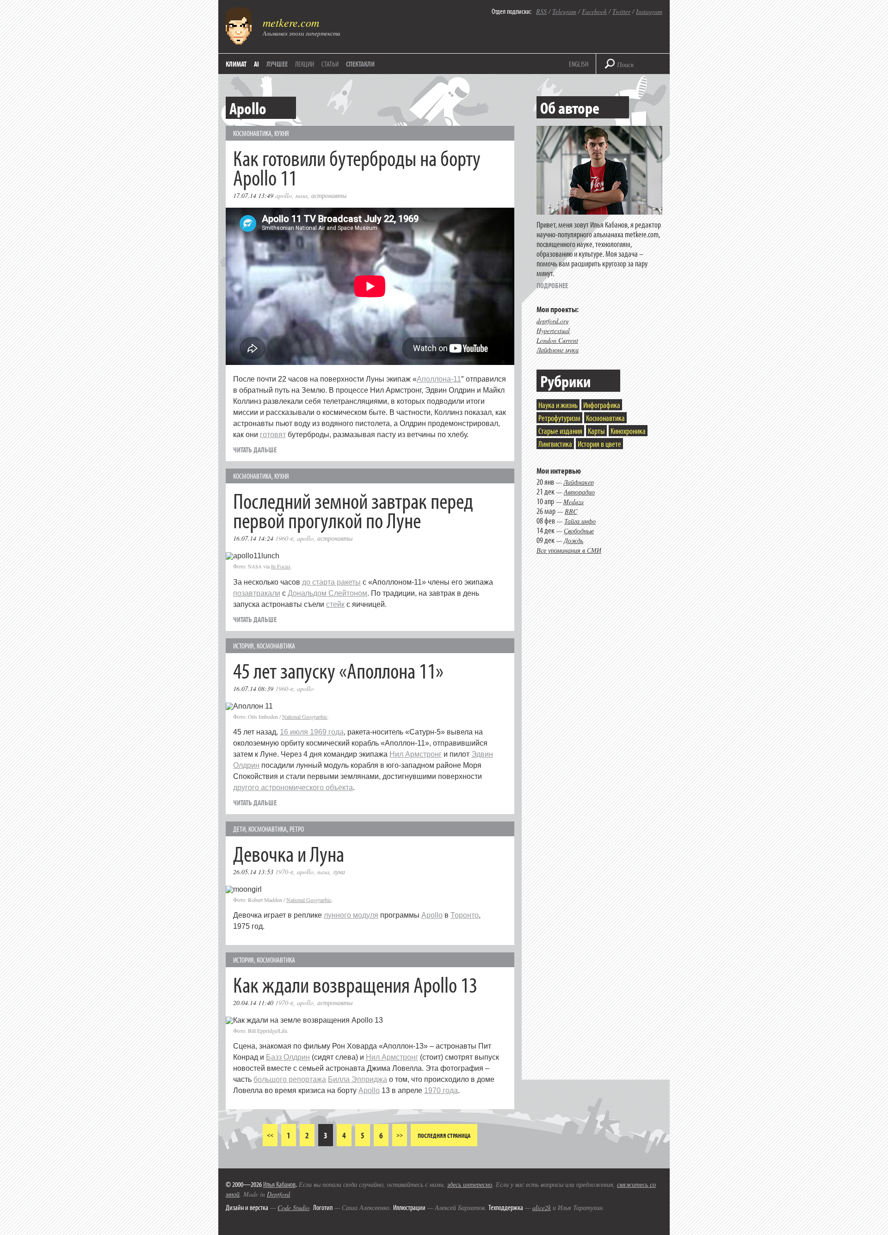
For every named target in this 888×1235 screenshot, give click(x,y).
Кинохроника (628, 431)
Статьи (330, 63)
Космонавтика (252, 133)
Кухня (281, 133)
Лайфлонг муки (557, 350)
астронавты (328, 195)
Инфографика (601, 405)
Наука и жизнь (558, 405)
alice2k (541, 1207)
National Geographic (304, 716)
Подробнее (552, 285)
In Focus (280, 566)
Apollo (283, 195)
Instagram (649, 11)
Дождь (573, 540)
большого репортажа (289, 1079)
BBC (571, 511)
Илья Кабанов (279, 1184)
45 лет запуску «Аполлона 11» (338, 670)
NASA (302, 195)
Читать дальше (255, 449)
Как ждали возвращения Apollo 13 (355, 984)
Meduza (573, 501)
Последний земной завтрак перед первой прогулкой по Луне (353, 510)
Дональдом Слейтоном (327, 593)
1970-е (284, 871)
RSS (541, 11)
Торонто (464, 915)
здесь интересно (469, 1184)
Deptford (278, 1194)
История (243, 645)
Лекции (304, 63)
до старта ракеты (331, 582)
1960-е (284, 538)
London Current (557, 340)
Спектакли (360, 63)
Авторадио (579, 492)
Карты (596, 431)
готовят (273, 434)
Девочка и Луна (288, 853)
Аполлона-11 (439, 379)
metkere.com (291, 22)
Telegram (564, 11)
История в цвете (599, 443)
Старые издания (560, 431)
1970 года (441, 1090)
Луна (339, 871)
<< (270, 1134)
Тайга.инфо (580, 521)
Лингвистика (555, 443)
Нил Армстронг (415, 754)
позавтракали (256, 593)
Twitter (621, 11)
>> (399, 1134)
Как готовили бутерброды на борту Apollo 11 (357, 167)
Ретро (297, 829)
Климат (236, 63)
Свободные (579, 530)
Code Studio (293, 1207)
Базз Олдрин (288, 1057)
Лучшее (277, 63)
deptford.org (552, 320)
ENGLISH (578, 63)
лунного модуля (351, 915)
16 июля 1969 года (312, 732)
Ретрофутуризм (559, 418)
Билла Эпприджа (357, 1079)
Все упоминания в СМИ (568, 550)
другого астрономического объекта (293, 787)
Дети (239, 829)
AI (256, 63)
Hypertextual (553, 330)
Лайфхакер (578, 482)
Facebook (594, 11)
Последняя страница (444, 1135)
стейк (335, 604)
